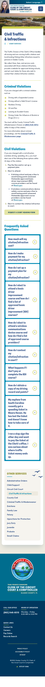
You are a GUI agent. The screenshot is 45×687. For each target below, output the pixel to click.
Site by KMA (24, 666)
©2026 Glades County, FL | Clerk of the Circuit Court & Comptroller (22, 661)
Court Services (15, 43)
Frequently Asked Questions (16, 227)
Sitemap (22, 655)
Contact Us (8, 627)
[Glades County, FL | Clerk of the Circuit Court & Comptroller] (16, 8)
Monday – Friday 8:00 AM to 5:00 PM (29, 613)
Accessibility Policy (22, 651)
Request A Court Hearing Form (21, 212)
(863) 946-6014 (31, 125)
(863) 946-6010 (11, 612)
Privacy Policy (22, 648)
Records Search (10, 636)
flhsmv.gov (18, 185)
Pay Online (7, 633)
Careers (6, 630)
